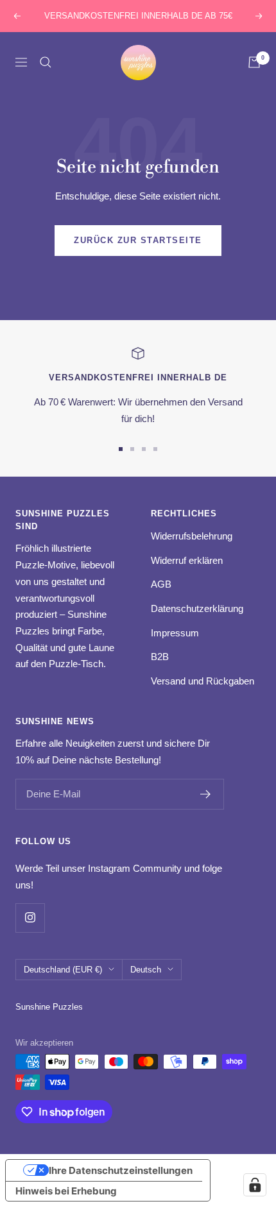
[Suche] (45, 62)
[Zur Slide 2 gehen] (132, 449)
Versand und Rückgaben (202, 680)
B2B (160, 656)
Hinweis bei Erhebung (66, 1191)
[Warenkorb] (254, 62)
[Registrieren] (205, 794)
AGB (161, 584)
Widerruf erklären (187, 560)
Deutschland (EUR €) (63, 969)
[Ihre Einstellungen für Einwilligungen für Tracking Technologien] (255, 1185)
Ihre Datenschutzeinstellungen (121, 1170)
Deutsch (145, 969)
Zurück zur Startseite (138, 240)
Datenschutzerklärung (197, 608)
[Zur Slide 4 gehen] (155, 449)
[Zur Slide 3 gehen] (144, 449)
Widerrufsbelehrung (191, 536)
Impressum (175, 632)
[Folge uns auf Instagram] (29, 917)
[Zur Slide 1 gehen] (121, 449)
